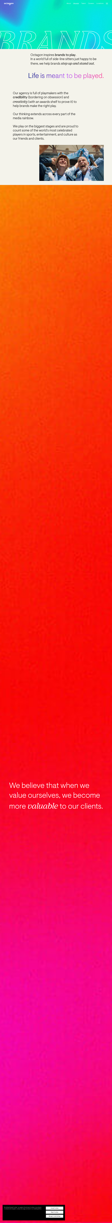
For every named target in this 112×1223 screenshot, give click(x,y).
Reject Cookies (54, 1212)
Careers (91, 3)
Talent (83, 3)
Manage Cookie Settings (54, 1216)
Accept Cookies (54, 1208)
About (69, 3)
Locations (99, 3)
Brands (76, 3)
